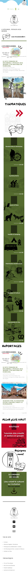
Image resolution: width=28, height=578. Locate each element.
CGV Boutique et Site (9, 549)
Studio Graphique (8, 567)
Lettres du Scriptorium (9, 570)
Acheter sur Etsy (8, 551)
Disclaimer (15, 544)
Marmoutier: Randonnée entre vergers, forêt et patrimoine (13, 402)
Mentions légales (8, 544)
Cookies (19, 546)
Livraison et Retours (19, 549)
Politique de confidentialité (10, 546)
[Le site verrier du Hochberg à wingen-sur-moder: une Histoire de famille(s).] (14, 51)
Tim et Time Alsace (8, 563)
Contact (6, 542)
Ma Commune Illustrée (9, 565)
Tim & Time (6, 67)
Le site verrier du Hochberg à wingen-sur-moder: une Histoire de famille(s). (13, 63)
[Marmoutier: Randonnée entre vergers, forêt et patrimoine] (14, 391)
